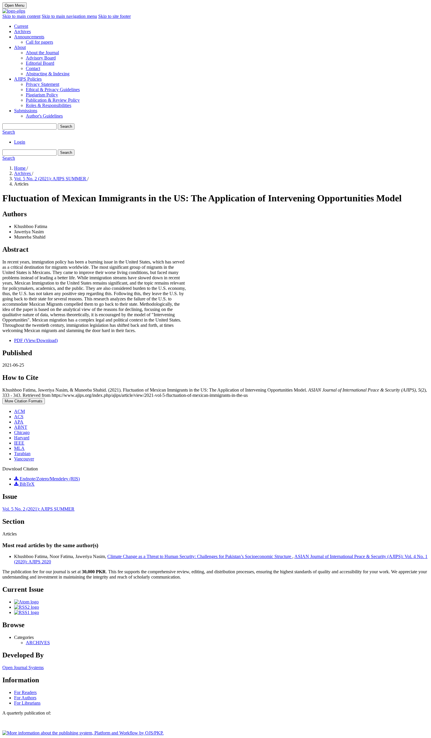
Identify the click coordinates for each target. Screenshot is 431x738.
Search (66, 126)
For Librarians (27, 702)
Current (21, 26)
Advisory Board (41, 57)
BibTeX (26, 484)
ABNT (20, 427)
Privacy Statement (42, 84)
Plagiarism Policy (42, 94)
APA (18, 421)
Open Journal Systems (23, 667)
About (20, 47)
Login (19, 142)
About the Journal (42, 52)
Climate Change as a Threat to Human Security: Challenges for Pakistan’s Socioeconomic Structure (199, 556)
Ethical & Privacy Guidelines (53, 89)
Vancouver (24, 458)
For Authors (25, 697)
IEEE (19, 443)
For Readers (25, 692)
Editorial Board (40, 63)
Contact (33, 68)
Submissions (25, 110)
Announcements (29, 36)
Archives (22, 31)
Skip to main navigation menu (69, 16)
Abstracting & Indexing (47, 73)
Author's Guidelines (44, 115)
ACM (19, 411)
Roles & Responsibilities (48, 105)
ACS (18, 416)
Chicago (22, 432)
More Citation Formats (24, 401)
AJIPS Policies (28, 78)
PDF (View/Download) (36, 340)
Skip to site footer (114, 16)
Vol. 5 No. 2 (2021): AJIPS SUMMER (50, 178)
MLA (19, 448)
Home (20, 168)
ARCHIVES (38, 642)
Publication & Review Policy (53, 100)
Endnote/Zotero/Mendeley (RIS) (49, 478)
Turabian (22, 453)
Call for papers (39, 42)
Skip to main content (21, 16)
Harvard (21, 437)
